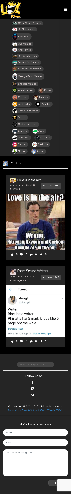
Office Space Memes (29, 23)
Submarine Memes (28, 62)
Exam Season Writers (32, 270)
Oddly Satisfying (27, 124)
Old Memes (24, 44)
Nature (22, 151)
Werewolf (24, 36)
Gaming (22, 131)
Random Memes (27, 56)
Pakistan (46, 104)
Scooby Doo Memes (30, 68)
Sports (22, 117)
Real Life (43, 144)
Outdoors (23, 137)
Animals (43, 97)
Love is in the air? (29, 180)
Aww (41, 131)
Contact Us (14, 410)
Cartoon (22, 97)
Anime (40, 151)
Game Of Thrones (28, 110)
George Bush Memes (30, 76)
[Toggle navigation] (66, 9)
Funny (47, 90)
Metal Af (45, 137)
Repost (22, 144)
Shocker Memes (27, 84)
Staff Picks (24, 104)
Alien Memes (25, 90)
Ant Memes (24, 50)
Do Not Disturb (27, 29)
